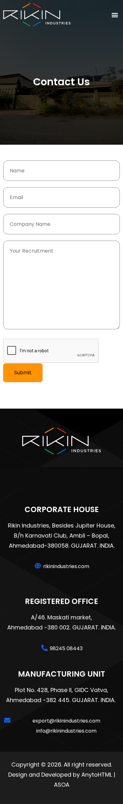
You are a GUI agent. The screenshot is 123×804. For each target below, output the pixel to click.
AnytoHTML (96, 775)
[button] (114, 14)
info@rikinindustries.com (66, 730)
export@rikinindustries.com (66, 720)
